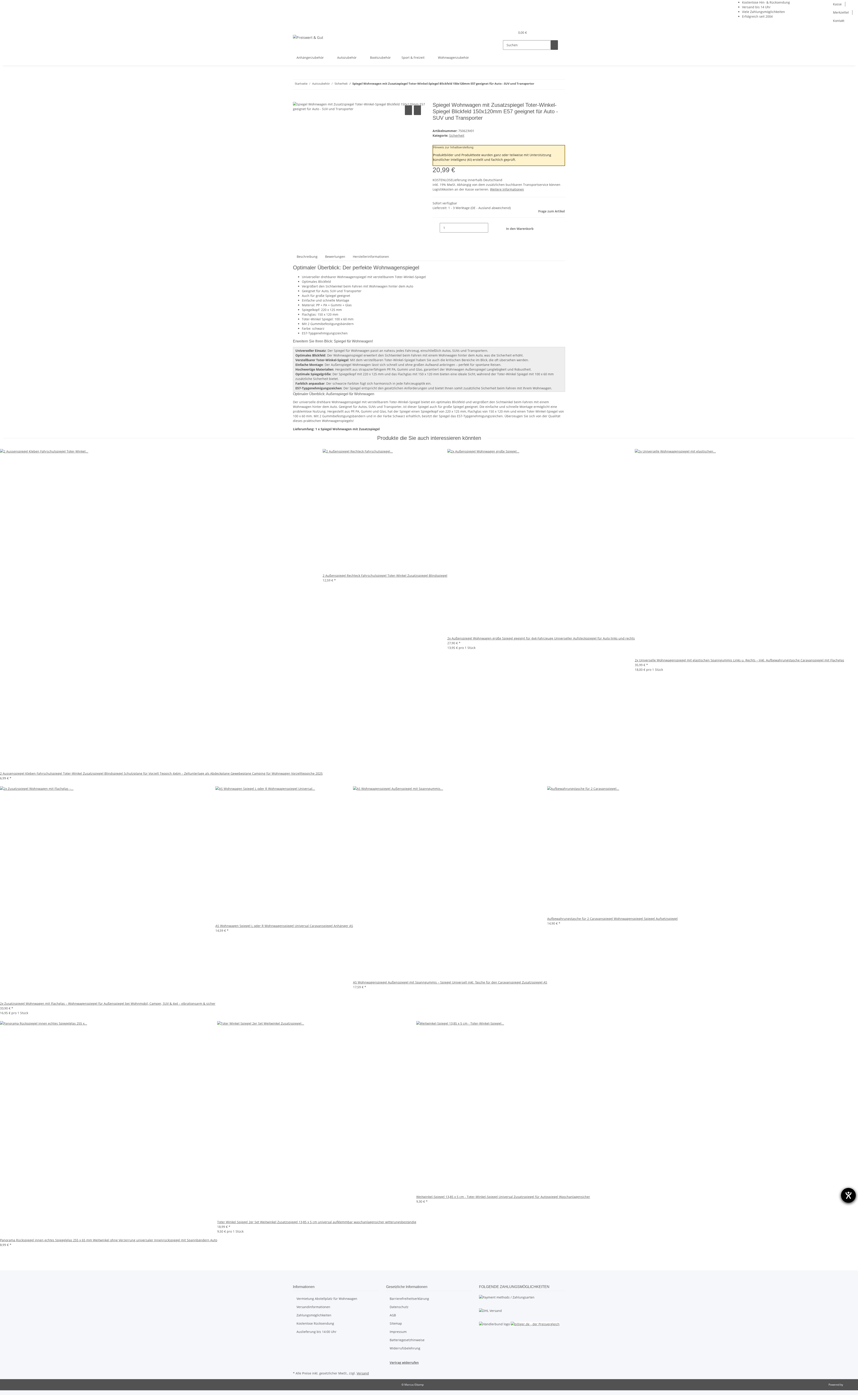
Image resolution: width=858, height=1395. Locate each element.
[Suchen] (554, 45)
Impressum (398, 1332)
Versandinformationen (313, 1307)
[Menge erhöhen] (491, 228)
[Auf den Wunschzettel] (417, 110)
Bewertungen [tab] (335, 256)
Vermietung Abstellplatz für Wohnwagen (327, 1298)
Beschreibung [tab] (307, 256)
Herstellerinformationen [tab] (371, 256)
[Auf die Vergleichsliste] (408, 110)
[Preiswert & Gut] (308, 37)
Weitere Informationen (507, 189)
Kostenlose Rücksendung (315, 1323)
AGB (393, 1315)
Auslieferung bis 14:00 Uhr (316, 1332)
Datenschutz (399, 1307)
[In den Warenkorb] (296, 99)
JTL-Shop (849, 1385)
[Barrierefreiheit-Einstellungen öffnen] (848, 1195)
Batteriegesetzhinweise (407, 1340)
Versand (363, 1373)
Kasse (837, 4)
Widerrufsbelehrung (405, 1348)
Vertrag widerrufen (404, 1362)
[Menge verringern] (436, 228)
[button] (503, 32)
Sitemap (396, 1323)
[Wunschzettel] (510, 32)
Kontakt (838, 21)
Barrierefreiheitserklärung (409, 1298)
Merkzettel (841, 12)
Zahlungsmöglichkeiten (314, 1315)
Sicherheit (456, 135)
